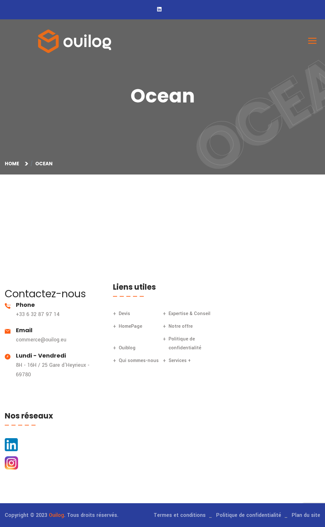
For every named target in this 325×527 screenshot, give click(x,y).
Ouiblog (127, 348)
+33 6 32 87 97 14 (38, 314)
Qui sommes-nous (139, 360)
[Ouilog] (74, 41)
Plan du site (306, 515)
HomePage (130, 326)
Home (13, 163)
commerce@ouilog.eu (41, 339)
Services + (180, 360)
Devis (124, 313)
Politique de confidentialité (248, 515)
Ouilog (56, 515)
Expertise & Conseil (189, 313)
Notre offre (181, 326)
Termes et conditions (180, 515)
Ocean (44, 163)
